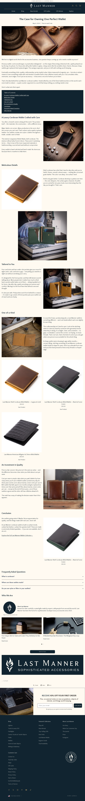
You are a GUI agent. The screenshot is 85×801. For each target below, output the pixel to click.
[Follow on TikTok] (30, 790)
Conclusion (7, 106)
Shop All (41, 725)
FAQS (9, 763)
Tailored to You (8, 99)
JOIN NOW (78, 705)
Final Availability (43, 743)
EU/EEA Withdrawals (14, 781)
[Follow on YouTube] (26, 790)
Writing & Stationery (13, 746)
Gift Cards (11, 766)
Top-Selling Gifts (43, 731)
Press (64, 734)
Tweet (36, 685)
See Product (21, 407)
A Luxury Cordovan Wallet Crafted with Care (16, 95)
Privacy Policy (12, 775)
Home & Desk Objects (14, 743)
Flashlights (11, 731)
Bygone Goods (43, 740)
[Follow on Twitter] (13, 790)
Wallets (10, 740)
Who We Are (7, 110)
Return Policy (12, 772)
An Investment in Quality (11, 104)
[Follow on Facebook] (9, 790)
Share (43, 685)
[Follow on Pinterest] (22, 790)
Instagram (65, 737)
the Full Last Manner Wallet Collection (19, 535)
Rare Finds (41, 734)
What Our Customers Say (70, 728)
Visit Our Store (42, 651)
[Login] (73, 6)
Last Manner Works (44, 737)
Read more (5, 641)
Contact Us (11, 756)
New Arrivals (34, 11)
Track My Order (12, 760)
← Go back (5, 681)
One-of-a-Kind (8, 102)
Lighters (10, 725)
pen (21, 272)
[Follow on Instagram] (17, 790)
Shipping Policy (12, 769)
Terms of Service (13, 784)
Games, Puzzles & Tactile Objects (17, 734)
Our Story (65, 725)
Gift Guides (47, 11)
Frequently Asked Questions (12, 108)
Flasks (10, 737)
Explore (71, 11)
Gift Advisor (59, 11)
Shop (22, 11)
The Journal (66, 731)
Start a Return (12, 778)
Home (13, 11)
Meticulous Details (9, 97)
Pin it (50, 685)
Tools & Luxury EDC (14, 728)
